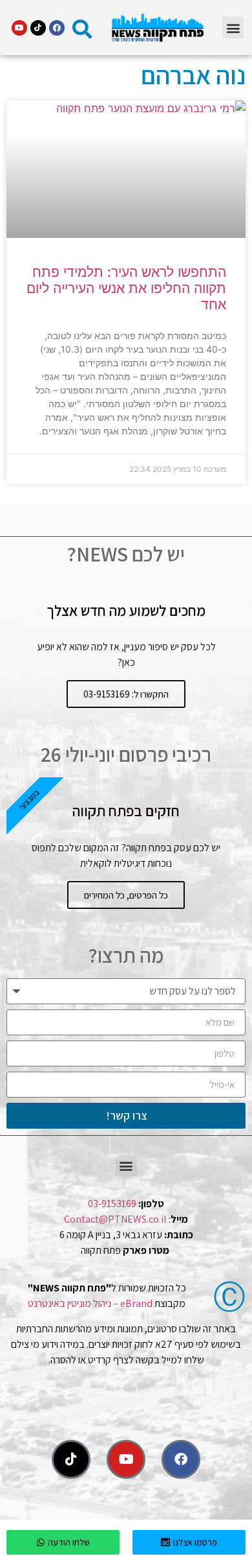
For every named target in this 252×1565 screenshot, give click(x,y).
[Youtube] (19, 28)
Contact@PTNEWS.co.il (115, 1219)
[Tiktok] (38, 28)
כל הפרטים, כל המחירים (126, 895)
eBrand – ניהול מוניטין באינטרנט (90, 1303)
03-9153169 (112, 1203)
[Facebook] (57, 28)
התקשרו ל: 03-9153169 (126, 694)
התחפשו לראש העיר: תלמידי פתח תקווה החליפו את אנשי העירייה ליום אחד (126, 288)
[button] (233, 27)
